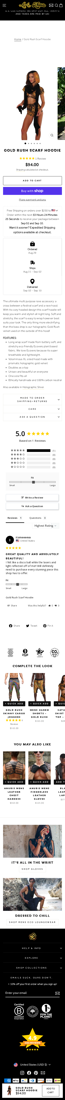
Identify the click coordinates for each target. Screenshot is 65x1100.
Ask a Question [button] (34, 506)
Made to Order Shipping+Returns (32, 400)
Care (32, 409)
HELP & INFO (31, 948)
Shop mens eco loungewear (32, 922)
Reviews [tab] (13, 517)
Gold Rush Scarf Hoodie (19, 597)
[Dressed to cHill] (32, 894)
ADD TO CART (50, 1090)
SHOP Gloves (32, 869)
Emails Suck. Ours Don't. (32, 977)
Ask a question (32, 417)
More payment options (32, 199)
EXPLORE (31, 958)
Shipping (20, 169)
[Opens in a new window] (22, 1073)
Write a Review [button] (34, 497)
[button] (51, 605)
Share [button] (13, 605)
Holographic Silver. (33, 387)
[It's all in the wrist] (32, 841)
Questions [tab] (35, 517)
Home (17, 39)
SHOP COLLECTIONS (31, 968)
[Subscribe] (57, 993)
